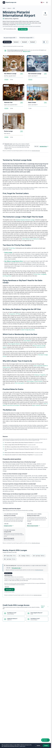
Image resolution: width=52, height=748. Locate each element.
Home (4, 8)
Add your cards (26, 51)
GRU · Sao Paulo (9, 559)
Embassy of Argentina (40, 375)
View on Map (24, 29)
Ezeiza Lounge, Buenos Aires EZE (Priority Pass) (15, 444)
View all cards (42, 606)
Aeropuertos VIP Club (14, 314)
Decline (38, 745)
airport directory (36, 405)
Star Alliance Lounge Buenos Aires (13, 261)
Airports (9, 8)
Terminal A (16, 42)
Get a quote (8, 589)
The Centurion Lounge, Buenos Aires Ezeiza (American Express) (19, 442)
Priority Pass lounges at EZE (26, 37)
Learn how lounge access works (23, 24)
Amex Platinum (27, 340)
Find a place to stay (16, 567)
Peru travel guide (19, 383)
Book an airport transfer (32, 525)
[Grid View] (44, 42)
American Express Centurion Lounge (25, 220)
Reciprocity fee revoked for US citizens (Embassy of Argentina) (19, 454)
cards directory (40, 347)
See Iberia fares (43, 146)
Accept (46, 745)
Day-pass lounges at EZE (9, 37)
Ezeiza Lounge (8, 252)
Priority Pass (12, 248)
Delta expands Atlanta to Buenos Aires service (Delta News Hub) (19, 452)
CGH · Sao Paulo (38, 555)
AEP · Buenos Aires (10, 555)
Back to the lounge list (9, 538)
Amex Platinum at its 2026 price (30, 239)
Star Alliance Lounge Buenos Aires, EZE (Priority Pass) (16, 446)
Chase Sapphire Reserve (14, 344)
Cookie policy (22, 746)
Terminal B (24, 42)
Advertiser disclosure (36, 150)
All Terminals (7, 42)
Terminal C (32, 42)
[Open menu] (47, 2)
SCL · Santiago (24, 555)
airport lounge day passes (28, 329)
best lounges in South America (34, 381)
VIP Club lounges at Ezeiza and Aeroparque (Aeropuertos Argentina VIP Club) (22, 449)
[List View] (47, 42)
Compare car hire (8, 525)
